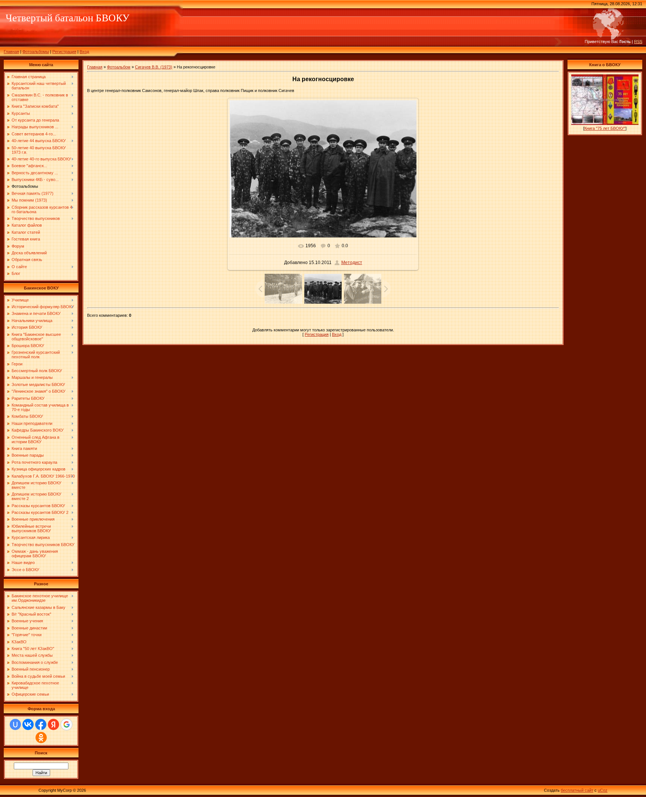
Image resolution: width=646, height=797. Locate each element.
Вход (84, 51)
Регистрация (64, 51)
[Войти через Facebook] (40, 724)
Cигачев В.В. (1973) (153, 67)
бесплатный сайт (577, 790)
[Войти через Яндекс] (53, 724)
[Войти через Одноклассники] (41, 737)
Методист (351, 262)
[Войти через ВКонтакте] (28, 724)
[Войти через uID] (15, 724)
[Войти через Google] (67, 724)
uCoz (602, 790)
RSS (638, 41)
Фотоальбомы (35, 51)
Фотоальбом (118, 67)
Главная (11, 51)
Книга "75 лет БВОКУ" (604, 128)
